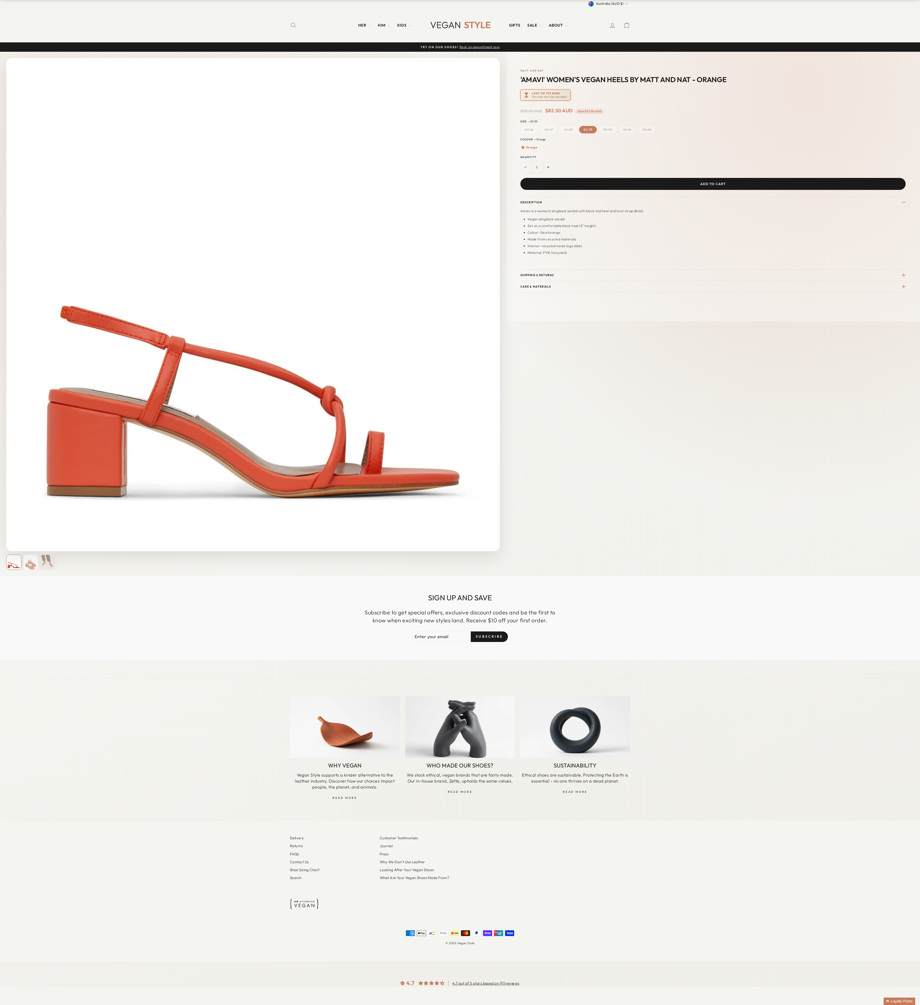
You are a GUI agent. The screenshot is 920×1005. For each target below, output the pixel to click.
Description (531, 202)
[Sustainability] (575, 727)
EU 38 (568, 129)
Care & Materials (535, 286)
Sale (532, 25)
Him (382, 25)
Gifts (514, 25)
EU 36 (529, 129)
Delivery (297, 838)
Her (362, 25)
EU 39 (588, 129)
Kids (402, 25)
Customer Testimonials (399, 838)
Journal (386, 846)
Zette (454, 781)
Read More (345, 798)
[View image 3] (47, 562)
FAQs (294, 854)
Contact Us (299, 862)
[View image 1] (14, 562)
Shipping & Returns (537, 275)
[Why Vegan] (345, 727)
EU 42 (647, 129)
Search (296, 877)
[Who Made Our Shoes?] (460, 727)
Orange (531, 147)
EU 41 (627, 129)
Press (384, 854)
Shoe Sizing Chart (305, 870)
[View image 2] (30, 562)
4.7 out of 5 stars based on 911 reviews (485, 983)
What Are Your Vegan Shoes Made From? (414, 877)
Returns (296, 846)
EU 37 (549, 129)
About (556, 25)
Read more (575, 792)
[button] (899, 1001)
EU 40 (608, 129)
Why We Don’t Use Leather (402, 862)
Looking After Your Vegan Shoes (407, 870)
